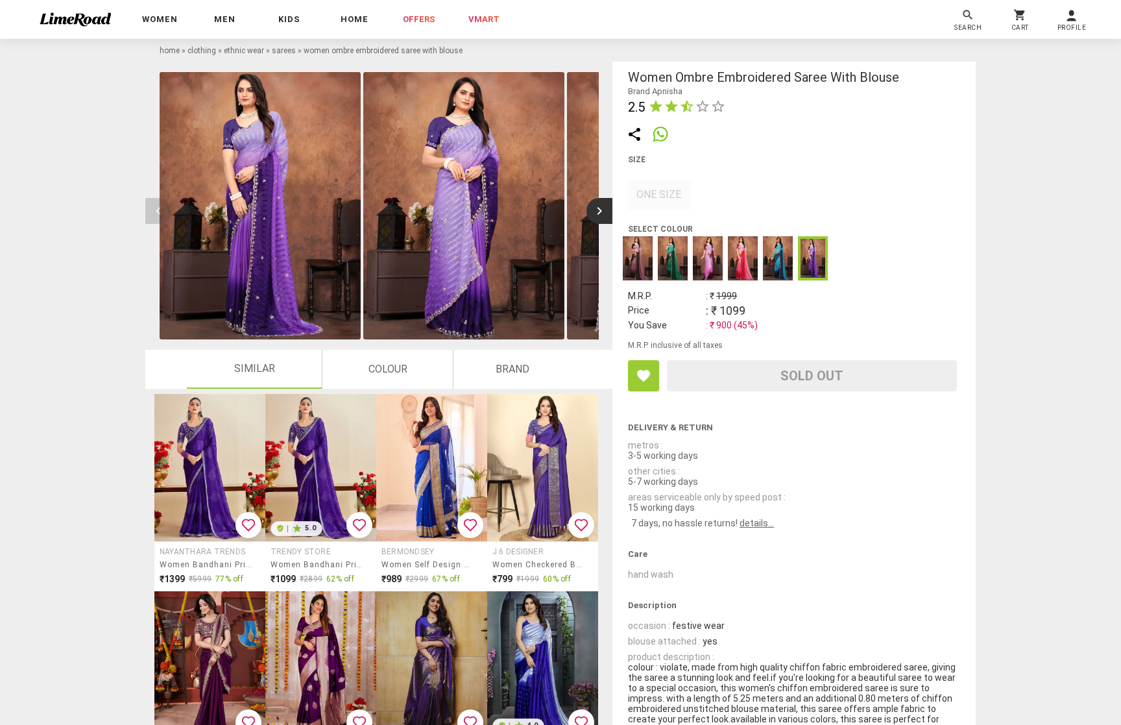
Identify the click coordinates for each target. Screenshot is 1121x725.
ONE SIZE (658, 194)
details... (757, 523)
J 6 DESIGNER (518, 551)
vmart (484, 19)
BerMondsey (407, 551)
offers (419, 19)
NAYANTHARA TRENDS (202, 551)
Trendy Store (301, 551)
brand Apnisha (655, 91)
